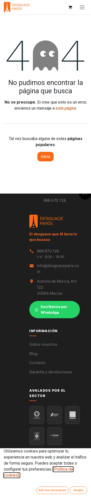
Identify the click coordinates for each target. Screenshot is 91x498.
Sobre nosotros (43, 344)
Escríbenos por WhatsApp (54, 309)
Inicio (45, 156)
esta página (66, 108)
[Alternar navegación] (82, 7)
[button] (85, 194)
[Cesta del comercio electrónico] (70, 7)
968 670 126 (54, 200)
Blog (33, 353)
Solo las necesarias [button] (52, 490)
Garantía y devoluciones (50, 372)
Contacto (37, 362)
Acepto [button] (78, 490)
